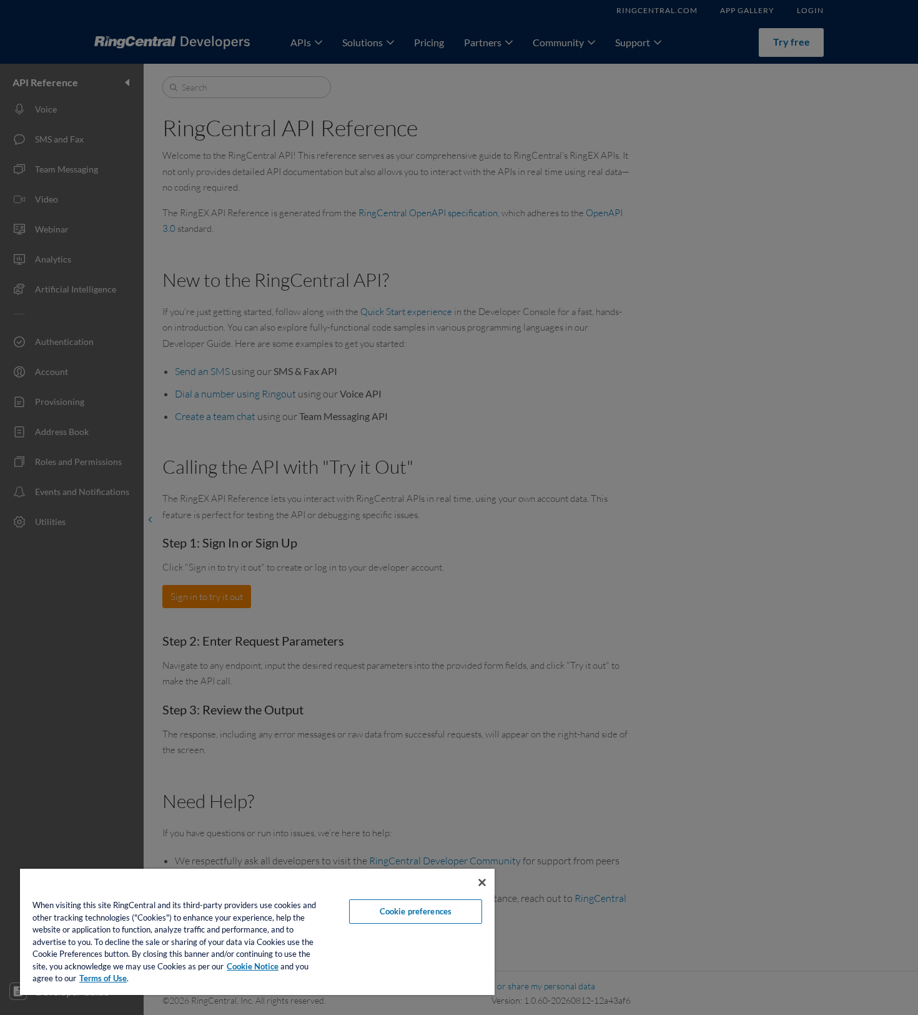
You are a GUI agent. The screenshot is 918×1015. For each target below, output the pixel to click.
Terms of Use (103, 978)
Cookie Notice (253, 966)
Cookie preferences (416, 911)
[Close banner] (482, 882)
